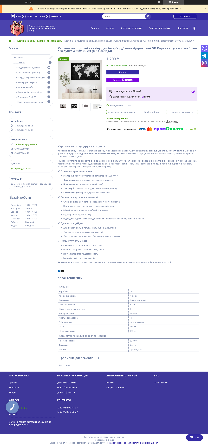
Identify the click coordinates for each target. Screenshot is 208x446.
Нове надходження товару (31, 102)
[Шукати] (148, 16)
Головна (95, 28)
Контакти (183, 28)
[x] (62, 271)
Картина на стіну (26, 40)
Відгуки (12, 392)
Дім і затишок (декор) (29, 72)
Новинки (110, 382)
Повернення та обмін (160, 28)
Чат (197, 437)
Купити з (117, 80)
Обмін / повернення (67, 387)
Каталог (110, 28)
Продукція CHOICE (27, 97)
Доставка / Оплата (66, 382)
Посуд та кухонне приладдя (32, 77)
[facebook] (59, 271)
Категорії (19, 62)
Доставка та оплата (131, 28)
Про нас (13, 382)
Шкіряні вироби (25, 87)
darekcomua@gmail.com (25, 144)
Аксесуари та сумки (27, 82)
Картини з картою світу (49, 40)
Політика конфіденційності (145, 443)
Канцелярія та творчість (30, 92)
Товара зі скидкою (115, 387)
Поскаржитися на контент (118, 443)
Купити (122, 72)
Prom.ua (120, 437)
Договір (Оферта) (66, 392)
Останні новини (161, 382)
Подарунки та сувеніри (29, 67)
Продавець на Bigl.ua (104, 440)
